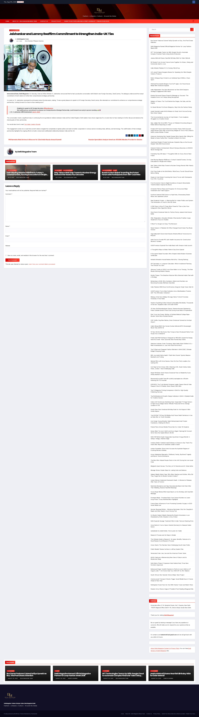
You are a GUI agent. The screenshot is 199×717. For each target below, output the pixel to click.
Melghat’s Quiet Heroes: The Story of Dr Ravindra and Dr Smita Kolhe (172, 466)
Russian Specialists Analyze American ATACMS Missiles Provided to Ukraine (115, 140)
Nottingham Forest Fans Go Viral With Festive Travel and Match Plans (172, 585)
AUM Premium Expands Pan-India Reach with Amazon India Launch (171, 245)
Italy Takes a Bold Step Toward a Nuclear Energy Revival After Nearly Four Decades (75, 173)
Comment (8, 194)
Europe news (58, 170)
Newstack (26, 713)
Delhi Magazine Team (23, 39)
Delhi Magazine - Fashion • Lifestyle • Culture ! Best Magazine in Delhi (19, 703)
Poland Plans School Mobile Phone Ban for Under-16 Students (170, 427)
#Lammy (41, 41)
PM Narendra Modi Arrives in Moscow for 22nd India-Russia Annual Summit (34, 140)
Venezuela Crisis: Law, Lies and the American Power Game (168, 553)
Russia (114, 170)
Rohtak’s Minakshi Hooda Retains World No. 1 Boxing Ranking (169, 259)
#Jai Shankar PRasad (31, 41)
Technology (106, 671)
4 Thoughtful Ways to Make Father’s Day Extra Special (167, 249)
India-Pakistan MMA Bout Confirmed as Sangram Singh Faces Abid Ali (172, 287)
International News (14, 30)
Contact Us (44, 21)
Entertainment (10, 671)
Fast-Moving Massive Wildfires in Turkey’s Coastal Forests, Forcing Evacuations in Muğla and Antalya (27, 174)
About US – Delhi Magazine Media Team (24, 21)
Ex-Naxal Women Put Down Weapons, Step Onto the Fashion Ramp (171, 107)
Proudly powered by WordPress (12, 713)
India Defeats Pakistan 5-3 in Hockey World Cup (165, 68)
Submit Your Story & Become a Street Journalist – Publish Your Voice (86, 21)
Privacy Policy (56, 21)
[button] (191, 21)
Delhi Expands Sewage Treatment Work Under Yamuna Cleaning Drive (172, 521)
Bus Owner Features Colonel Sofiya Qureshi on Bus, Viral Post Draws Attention (27, 674)
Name (7, 226)
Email (7, 236)
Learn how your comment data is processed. (42, 264)
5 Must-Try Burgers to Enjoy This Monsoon (164, 224)
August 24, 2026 (156, 678)
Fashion (57, 671)
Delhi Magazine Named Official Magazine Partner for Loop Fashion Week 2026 (72, 674)
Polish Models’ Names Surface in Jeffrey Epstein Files (167, 549)
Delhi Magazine (168, 615)
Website (7, 245)
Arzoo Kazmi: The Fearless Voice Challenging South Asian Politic (170, 545)
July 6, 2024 (36, 112)
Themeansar (34, 713)
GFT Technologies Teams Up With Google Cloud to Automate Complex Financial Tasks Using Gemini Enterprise (123, 675)
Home (7, 21)
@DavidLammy (48, 108)
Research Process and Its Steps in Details (163, 535)
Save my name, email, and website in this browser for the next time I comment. (30, 255)
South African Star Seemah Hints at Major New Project (167, 575)
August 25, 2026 (108, 678)
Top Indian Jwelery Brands (32, 124)
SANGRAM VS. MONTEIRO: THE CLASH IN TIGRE (166, 531)
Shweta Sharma (73, 678)
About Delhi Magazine (157, 648)
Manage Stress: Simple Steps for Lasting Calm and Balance (168, 470)
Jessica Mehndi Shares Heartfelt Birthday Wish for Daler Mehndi (170, 58)
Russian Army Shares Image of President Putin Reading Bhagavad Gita (172, 589)
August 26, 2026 (13, 678)
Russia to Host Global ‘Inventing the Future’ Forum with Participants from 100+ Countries (121, 173)
